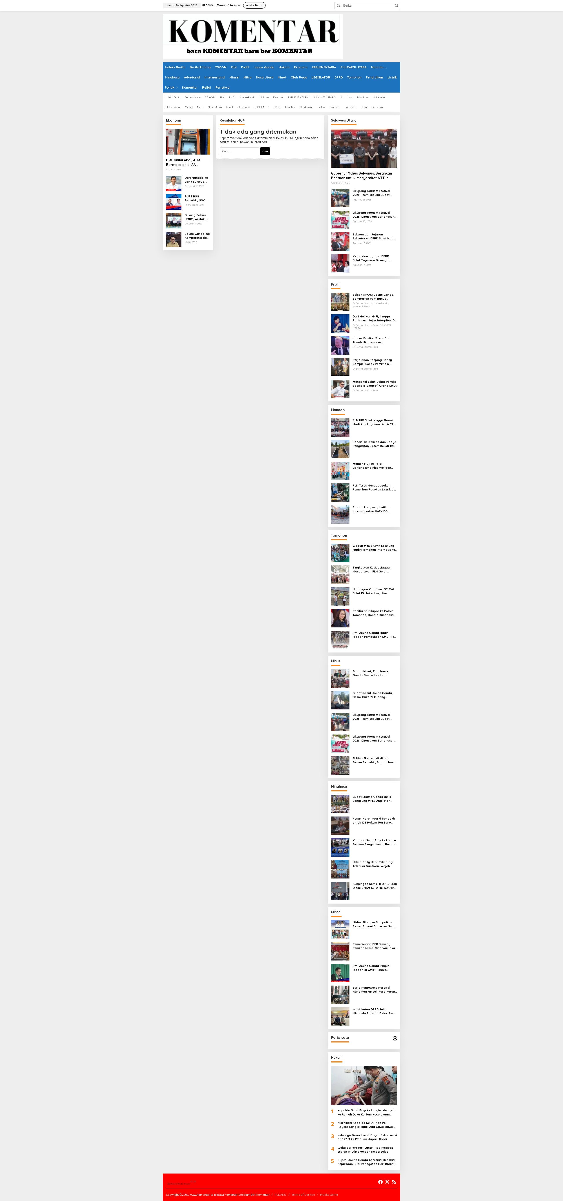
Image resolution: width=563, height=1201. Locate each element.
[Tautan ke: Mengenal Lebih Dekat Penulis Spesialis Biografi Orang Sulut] (340, 388)
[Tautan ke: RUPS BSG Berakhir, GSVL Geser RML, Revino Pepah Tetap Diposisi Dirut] (173, 201)
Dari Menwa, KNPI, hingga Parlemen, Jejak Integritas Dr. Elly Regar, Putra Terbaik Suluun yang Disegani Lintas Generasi (374, 318)
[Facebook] (380, 1182)
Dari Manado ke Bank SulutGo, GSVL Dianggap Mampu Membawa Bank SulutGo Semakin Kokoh (197, 180)
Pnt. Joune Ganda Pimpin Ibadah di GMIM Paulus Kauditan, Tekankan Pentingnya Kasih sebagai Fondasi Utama (372, 968)
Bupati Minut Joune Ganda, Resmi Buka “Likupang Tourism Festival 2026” (373, 695)
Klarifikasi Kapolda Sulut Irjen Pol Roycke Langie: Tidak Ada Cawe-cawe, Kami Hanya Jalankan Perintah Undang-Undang (367, 1125)
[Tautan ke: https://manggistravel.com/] (395, 1038)
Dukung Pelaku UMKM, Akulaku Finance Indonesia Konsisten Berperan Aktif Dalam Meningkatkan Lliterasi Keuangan (197, 217)
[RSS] (394, 1182)
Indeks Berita (329, 1194)
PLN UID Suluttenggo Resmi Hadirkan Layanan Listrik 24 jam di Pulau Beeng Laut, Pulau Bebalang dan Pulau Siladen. (373, 422)
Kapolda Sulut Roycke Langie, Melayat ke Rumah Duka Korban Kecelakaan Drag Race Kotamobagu (366, 1112)
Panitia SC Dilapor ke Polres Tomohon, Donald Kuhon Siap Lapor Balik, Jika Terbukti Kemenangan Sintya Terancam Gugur (374, 613)
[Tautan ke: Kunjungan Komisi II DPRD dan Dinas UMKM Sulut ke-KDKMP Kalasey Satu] (340, 891)
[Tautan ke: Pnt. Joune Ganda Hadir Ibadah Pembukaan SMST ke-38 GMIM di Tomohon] (340, 640)
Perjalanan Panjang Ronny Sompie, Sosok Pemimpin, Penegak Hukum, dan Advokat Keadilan (375, 362)
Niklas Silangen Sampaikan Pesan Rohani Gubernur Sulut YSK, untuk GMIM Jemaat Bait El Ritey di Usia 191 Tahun (374, 924)
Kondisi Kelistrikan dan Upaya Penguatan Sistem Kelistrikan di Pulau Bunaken (374, 444)
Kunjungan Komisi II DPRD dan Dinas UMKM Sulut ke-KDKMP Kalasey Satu (375, 886)
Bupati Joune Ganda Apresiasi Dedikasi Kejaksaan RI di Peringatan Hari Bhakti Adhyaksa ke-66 (366, 1162)
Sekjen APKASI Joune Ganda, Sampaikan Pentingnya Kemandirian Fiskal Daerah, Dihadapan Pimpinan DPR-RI (373, 297)
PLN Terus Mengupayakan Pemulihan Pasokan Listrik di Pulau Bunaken (373, 487)
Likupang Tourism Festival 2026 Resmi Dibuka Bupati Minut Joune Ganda (371, 193)
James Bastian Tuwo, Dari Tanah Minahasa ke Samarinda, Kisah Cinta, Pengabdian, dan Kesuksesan (374, 340)
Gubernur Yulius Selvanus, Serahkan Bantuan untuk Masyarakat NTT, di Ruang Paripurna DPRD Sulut (361, 175)
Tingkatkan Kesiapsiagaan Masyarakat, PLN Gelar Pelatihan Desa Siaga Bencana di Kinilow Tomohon (373, 569)
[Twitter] (387, 1182)
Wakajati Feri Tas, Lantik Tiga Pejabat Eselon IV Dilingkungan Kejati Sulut (365, 1149)
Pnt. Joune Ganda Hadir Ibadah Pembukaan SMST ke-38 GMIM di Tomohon (374, 635)
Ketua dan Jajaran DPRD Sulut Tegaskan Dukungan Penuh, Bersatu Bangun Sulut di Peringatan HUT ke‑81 (374, 258)
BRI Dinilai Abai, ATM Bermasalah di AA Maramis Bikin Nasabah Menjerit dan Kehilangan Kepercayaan (186, 162)
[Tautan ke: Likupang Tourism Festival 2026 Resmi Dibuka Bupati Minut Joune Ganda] (340, 198)
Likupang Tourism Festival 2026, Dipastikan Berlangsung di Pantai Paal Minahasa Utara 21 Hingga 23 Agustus (374, 215)
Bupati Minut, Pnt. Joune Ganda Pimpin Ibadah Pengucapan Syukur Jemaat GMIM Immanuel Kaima (373, 673)
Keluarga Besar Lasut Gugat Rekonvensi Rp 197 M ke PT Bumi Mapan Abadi (367, 1137)
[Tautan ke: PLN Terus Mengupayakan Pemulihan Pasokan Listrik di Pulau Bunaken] (340, 492)
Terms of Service (303, 1194)
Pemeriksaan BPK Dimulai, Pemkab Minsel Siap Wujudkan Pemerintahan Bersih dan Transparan (375, 946)
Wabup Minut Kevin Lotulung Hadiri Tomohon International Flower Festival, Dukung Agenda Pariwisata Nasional (374, 548)
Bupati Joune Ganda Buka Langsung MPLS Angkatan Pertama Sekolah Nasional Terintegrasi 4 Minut (372, 799)
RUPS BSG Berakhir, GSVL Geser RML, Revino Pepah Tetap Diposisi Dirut (195, 198)
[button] (396, 5)
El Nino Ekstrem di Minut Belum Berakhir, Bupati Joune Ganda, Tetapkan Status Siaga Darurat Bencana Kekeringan (374, 760)
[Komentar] (253, 36)
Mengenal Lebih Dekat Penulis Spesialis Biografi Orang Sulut (375, 383)
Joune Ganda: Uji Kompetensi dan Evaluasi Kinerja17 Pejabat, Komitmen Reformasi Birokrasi (197, 236)
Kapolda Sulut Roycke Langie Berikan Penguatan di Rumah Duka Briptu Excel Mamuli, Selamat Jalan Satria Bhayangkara (374, 842)
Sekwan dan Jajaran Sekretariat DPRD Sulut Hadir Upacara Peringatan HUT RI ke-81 (374, 236)
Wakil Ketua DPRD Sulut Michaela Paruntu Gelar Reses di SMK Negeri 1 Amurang (375, 1011)
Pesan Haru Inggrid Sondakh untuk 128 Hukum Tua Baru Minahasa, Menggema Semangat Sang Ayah (374, 820)
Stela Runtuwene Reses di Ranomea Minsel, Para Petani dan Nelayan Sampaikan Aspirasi (374, 989)
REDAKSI (281, 1194)
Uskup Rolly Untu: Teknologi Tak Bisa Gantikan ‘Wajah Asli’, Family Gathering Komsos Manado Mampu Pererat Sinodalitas (373, 864)
